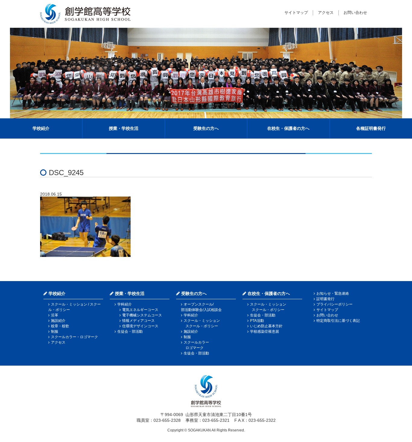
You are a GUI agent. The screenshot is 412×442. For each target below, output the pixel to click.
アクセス (326, 12)
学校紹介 (41, 128)
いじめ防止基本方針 (266, 326)
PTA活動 (257, 321)
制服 (54, 331)
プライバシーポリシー (334, 304)
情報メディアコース (138, 321)
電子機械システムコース (142, 315)
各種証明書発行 (371, 128)
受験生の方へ (206, 128)
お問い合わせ (355, 12)
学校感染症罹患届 (264, 331)
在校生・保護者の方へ (288, 128)
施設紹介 (58, 321)
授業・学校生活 (123, 128)
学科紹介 (124, 304)
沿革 (54, 315)
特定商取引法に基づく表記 (338, 321)
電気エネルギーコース (140, 310)
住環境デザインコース (140, 326)
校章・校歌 (60, 326)
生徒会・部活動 (130, 331)
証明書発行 (325, 299)
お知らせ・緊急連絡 (332, 293)
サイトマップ (296, 12)
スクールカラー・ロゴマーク (74, 337)
